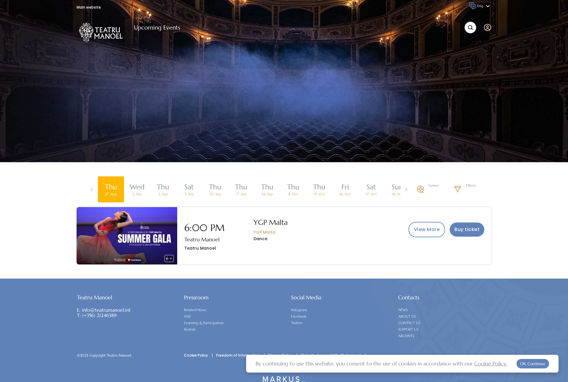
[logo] (101, 32)
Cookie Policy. (490, 363)
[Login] (488, 27)
